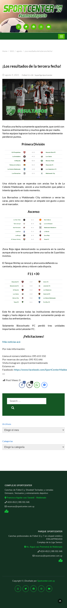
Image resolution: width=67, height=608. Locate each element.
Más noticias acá (11, 341)
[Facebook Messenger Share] (44, 385)
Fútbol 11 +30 (27, 75)
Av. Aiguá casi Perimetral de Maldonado (44, 547)
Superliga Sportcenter (43, 75)
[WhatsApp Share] (37, 385)
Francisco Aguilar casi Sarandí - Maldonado (26, 497)
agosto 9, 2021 (12, 75)
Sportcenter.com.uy (46, 581)
